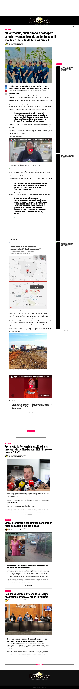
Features (22, 26)
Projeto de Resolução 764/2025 (37, 645)
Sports (48, 26)
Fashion (44, 26)
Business (56, 26)
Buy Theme (27, 26)
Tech (52, 26)
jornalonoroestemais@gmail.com (16, 44)
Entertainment (33, 26)
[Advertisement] (39, 8)
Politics (39, 26)
